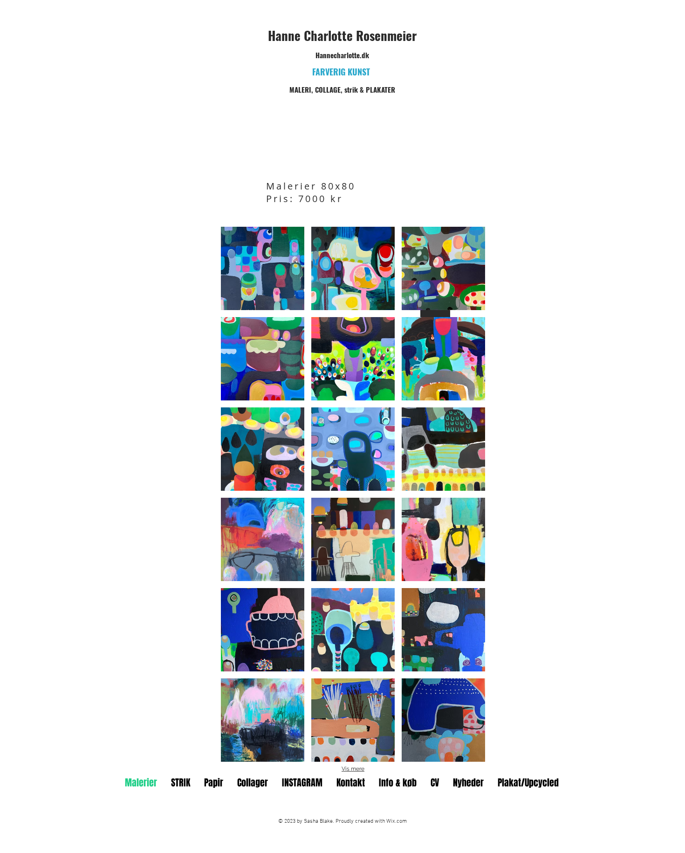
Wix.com (396, 821)
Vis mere (353, 768)
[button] (262, 268)
